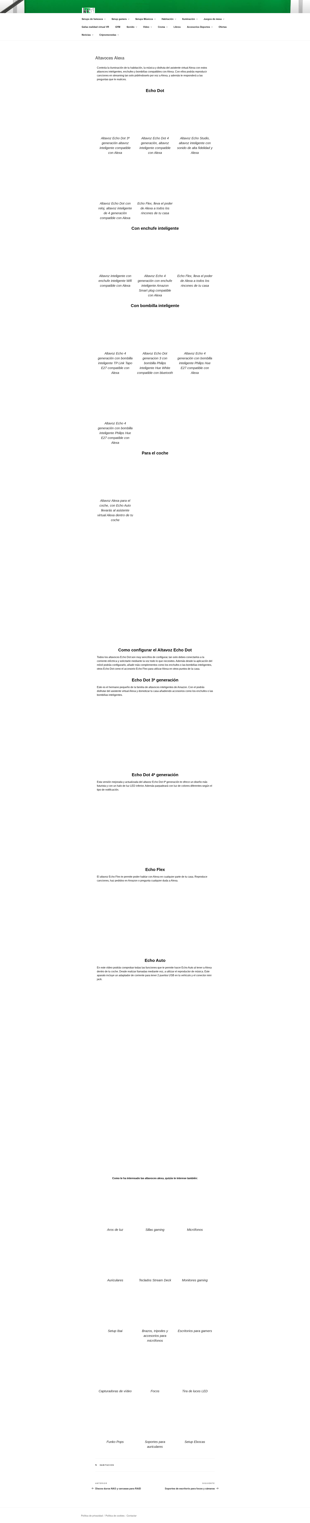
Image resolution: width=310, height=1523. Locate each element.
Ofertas (223, 26)
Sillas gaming (154, 1229)
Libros (177, 26)
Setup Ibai (115, 1331)
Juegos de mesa (213, 19)
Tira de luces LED (195, 1391)
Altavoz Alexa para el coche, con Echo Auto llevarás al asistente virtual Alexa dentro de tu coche (115, 510)
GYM (117, 26)
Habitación (168, 19)
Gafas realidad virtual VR (95, 26)
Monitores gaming (195, 1280)
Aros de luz (115, 1229)
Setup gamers (119, 19)
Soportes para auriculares (155, 1444)
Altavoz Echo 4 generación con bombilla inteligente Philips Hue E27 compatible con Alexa (194, 363)
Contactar (132, 1515)
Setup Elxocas (195, 1442)
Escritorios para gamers (195, 1331)
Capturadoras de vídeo (115, 1391)
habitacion (107, 1465)
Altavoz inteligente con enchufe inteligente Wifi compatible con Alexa (115, 280)
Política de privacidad (92, 1515)
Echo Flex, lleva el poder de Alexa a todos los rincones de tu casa (155, 208)
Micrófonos (195, 1229)
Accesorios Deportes (198, 26)
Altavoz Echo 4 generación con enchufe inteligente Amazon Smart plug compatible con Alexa (155, 285)
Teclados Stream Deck (155, 1280)
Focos (155, 1391)
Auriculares (115, 1280)
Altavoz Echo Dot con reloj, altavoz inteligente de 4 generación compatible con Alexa (115, 211)
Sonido (130, 26)
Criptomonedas (107, 34)
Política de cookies (114, 1515)
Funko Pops (115, 1442)
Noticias (86, 34)
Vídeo (146, 26)
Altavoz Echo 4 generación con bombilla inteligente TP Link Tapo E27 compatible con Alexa (115, 363)
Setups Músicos (144, 19)
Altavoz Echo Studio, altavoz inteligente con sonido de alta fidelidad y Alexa (194, 145)
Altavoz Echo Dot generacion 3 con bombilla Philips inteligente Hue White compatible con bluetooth (155, 363)
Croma (161, 26)
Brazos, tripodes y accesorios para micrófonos (155, 1335)
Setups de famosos (92, 19)
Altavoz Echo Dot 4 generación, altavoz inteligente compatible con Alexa (155, 145)
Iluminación (188, 19)
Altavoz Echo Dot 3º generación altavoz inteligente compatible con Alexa (115, 145)
